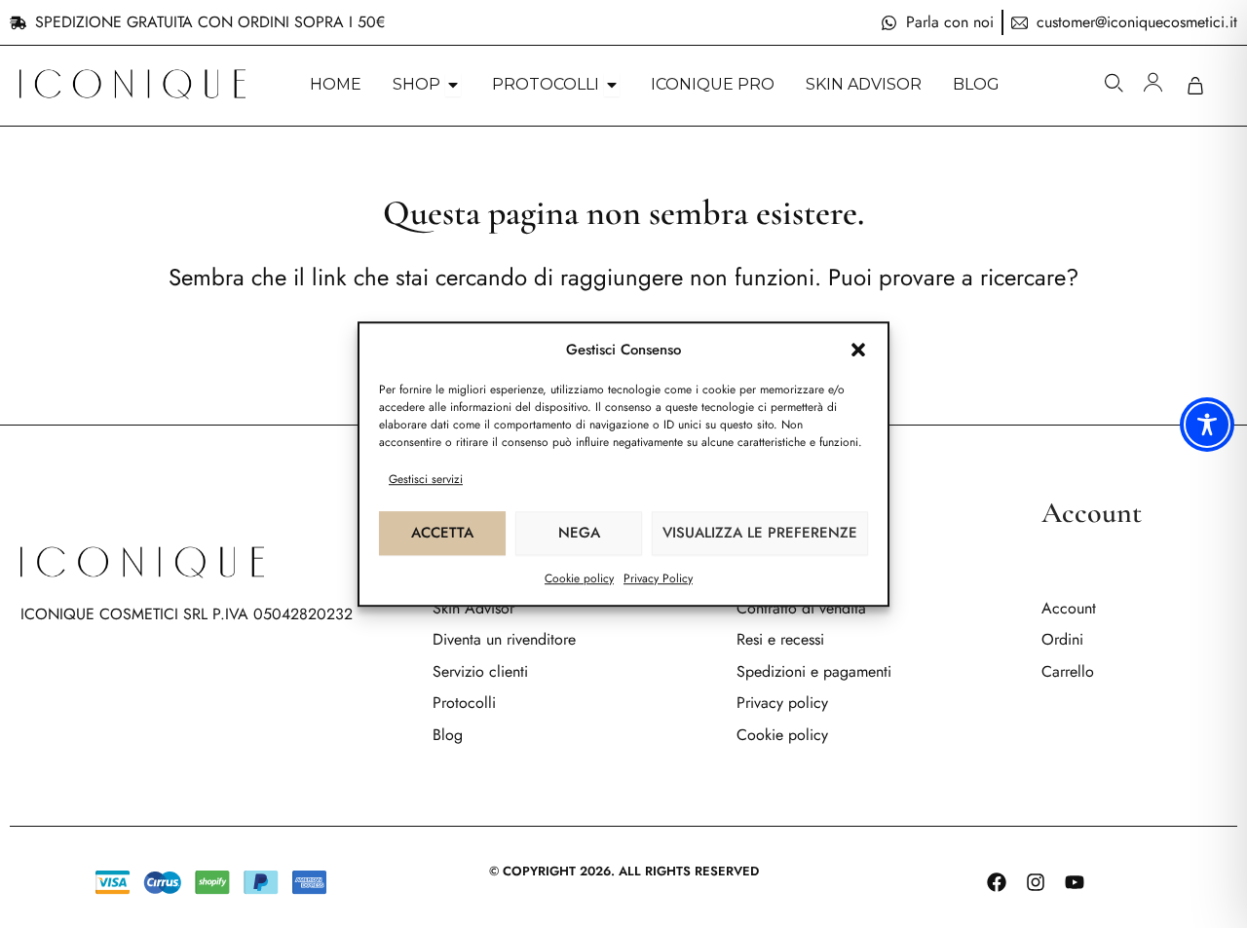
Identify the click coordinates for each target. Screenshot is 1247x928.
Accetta (442, 532)
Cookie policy (579, 578)
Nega (579, 532)
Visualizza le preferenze (759, 532)
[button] (858, 349)
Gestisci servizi (426, 479)
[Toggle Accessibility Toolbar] (1207, 424)
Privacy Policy (658, 578)
